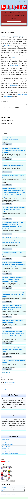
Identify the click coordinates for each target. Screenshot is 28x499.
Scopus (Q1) (6, 45)
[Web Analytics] (3, 462)
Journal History (15, 54)
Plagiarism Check (5, 441)
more (17, 407)
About (11, 12)
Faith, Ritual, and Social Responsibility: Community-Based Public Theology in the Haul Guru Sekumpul (13, 150)
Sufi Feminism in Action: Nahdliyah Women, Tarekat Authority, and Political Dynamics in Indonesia (13, 294)
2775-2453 (7, 38)
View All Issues (4, 372)
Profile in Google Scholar (8, 494)
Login (24, 1)
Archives (13, 57)
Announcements (14, 85)
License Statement (6, 450)
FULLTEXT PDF (7, 144)
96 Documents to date (10, 382)
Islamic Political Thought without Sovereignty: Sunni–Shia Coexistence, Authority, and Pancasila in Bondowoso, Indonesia (13, 240)
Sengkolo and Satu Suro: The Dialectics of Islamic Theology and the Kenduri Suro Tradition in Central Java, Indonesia (12, 307)
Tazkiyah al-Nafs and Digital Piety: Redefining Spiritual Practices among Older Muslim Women (13, 349)
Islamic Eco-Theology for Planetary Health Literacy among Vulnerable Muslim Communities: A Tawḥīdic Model (12, 279)
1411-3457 (15, 36)
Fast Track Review (6, 446)
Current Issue (15, 56)
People (22, 15)
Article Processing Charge (7, 444)
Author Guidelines (7, 15)
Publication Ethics (8, 96)
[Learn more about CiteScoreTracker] (12, 379)
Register (20, 1)
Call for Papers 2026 (6, 100)
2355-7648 (21, 36)
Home (6, 12)
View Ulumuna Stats (10, 462)
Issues (16, 15)
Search (14, 23)
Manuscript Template (6, 451)
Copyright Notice (5, 448)
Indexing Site (14, 18)
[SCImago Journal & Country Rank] (10, 389)
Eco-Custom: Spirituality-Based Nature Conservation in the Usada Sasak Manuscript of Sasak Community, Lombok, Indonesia (13, 264)
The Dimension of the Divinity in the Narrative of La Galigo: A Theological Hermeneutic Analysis (13, 209)
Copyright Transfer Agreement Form (10, 453)
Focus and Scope (14, 65)
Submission (19, 12)
